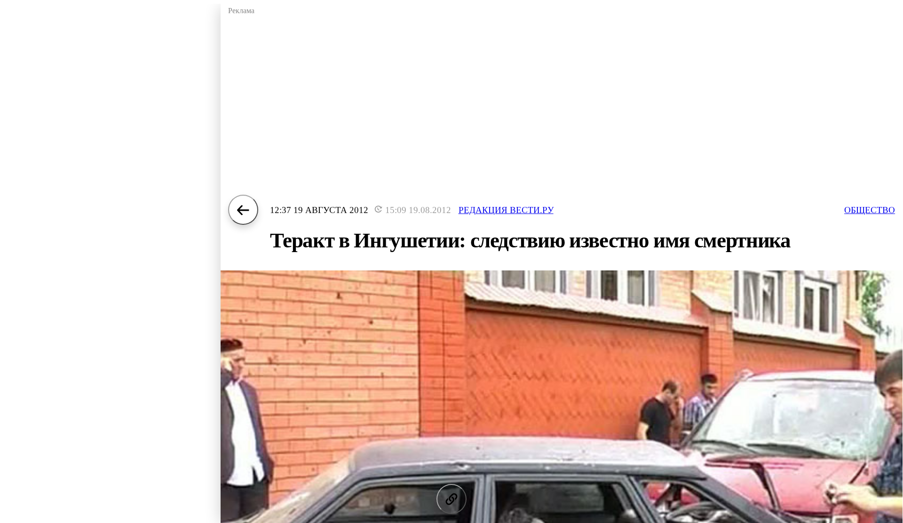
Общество (869, 210)
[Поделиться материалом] (451, 499)
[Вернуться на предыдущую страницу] (243, 210)
